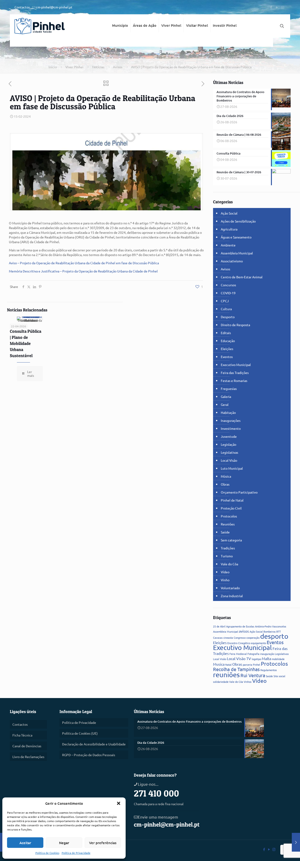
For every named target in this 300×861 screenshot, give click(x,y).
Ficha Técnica (22, 735)
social (282, 676)
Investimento (231, 428)
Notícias (98, 67)
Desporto (228, 317)
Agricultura (229, 229)
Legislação (228, 444)
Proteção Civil (231, 508)
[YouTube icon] (277, 7)
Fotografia (253, 654)
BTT (278, 631)
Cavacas (218, 637)
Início (53, 67)
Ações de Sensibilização (238, 221)
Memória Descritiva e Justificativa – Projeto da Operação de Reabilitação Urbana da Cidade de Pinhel (83, 271)
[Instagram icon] (283, 7)
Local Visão (229, 460)
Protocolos (229, 516)
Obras (225, 484)
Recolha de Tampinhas (236, 669)
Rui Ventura (252, 675)
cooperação (252, 637)
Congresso (240, 637)
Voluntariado (230, 588)
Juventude (229, 436)
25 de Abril (219, 626)
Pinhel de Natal (232, 500)
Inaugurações (230, 420)
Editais (226, 333)
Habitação (228, 412)
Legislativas (229, 452)
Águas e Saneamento (236, 237)
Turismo (227, 556)
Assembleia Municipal (237, 253)
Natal (228, 664)
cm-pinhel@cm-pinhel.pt (54, 7)
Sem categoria (231, 540)
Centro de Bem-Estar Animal (241, 277)
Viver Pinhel (74, 67)
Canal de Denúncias (26, 746)
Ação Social (229, 213)
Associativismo (232, 261)
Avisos (117, 67)
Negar (64, 842)
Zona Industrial (232, 596)
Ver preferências (102, 842)
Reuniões (228, 524)
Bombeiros (269, 631)
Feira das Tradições (235, 372)
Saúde (225, 532)
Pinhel (256, 664)
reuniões (226, 675)
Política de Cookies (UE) (80, 733)
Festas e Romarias (234, 380)
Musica (219, 664)
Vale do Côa (229, 564)
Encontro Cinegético (238, 643)
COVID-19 (228, 293)
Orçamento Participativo (239, 492)
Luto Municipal (232, 468)
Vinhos (247, 682)
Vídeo (225, 572)
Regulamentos (268, 670)
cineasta (228, 637)
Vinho (225, 580)
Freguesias (229, 388)
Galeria (226, 396)
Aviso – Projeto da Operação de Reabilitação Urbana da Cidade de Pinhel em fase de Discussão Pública (84, 263)
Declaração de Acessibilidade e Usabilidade (94, 744)
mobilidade (278, 659)
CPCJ (225, 301)
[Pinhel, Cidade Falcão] (40, 26)
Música (226, 476)
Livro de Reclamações (28, 757)
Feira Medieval (238, 654)
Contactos (22, 7)
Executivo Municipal (236, 365)
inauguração (267, 654)
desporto (274, 636)
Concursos (228, 285)
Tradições (228, 548)
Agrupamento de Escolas (240, 626)
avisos (244, 631)
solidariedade (221, 682)
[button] (118, 803)
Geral (225, 404)
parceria (247, 664)
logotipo (256, 659)
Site (276, 676)
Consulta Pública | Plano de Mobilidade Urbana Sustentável (25, 343)
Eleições (227, 349)
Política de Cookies (47, 853)
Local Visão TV (239, 658)
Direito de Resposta (235, 325)
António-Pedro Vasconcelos (270, 626)
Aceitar (25, 842)
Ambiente (228, 245)
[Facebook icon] (271, 7)
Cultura (226, 309)
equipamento (258, 643)
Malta (266, 658)
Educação (228, 341)
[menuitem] (120, 42)
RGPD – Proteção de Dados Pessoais (88, 755)
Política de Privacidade (76, 853)
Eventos (227, 357)
